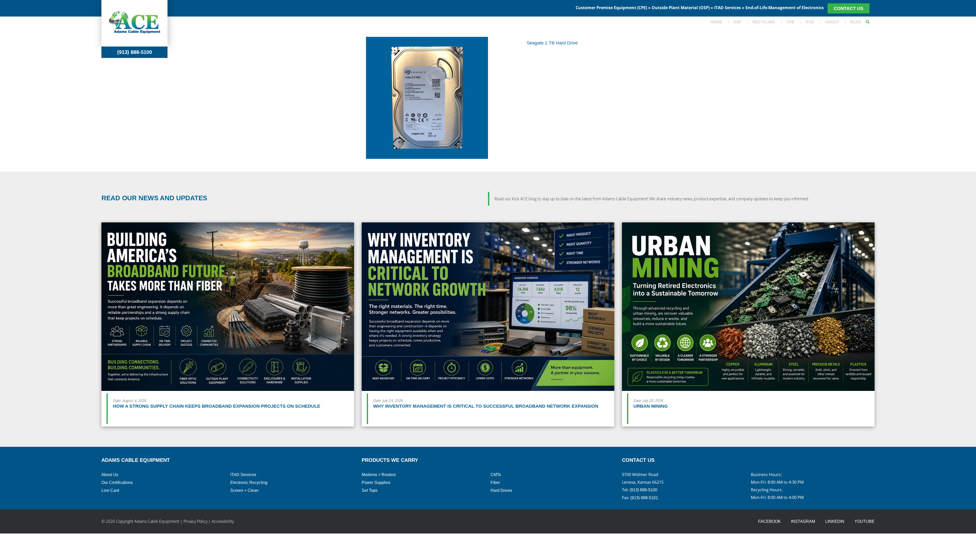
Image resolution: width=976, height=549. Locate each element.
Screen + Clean (244, 490)
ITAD (809, 22)
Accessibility (223, 521)
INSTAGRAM (803, 521)
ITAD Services (243, 474)
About (832, 22)
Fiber (495, 482)
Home (716, 22)
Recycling (764, 22)
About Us (109, 474)
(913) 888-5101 (644, 498)
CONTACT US (848, 8)
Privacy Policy (195, 521)
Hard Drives (501, 490)
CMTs (496, 474)
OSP (737, 22)
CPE (790, 22)
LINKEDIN (834, 521)
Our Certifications (117, 482)
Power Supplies (376, 482)
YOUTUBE (865, 521)
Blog (855, 22)
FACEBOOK (769, 521)
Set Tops (369, 490)
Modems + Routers (379, 474)
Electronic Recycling (248, 482)
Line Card (110, 490)
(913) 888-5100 (134, 52)
